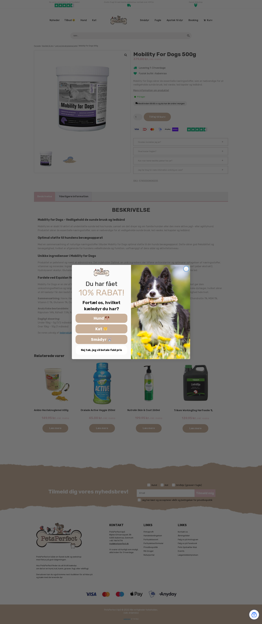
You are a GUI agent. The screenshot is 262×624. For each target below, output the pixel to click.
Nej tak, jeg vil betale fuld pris (101, 350)
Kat (99, 329)
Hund (99, 318)
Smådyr (99, 339)
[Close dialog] (186, 269)
